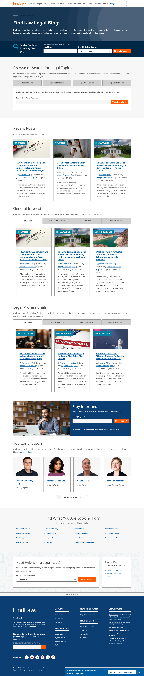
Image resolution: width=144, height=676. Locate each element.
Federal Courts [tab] (86, 322)
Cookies (40, 670)
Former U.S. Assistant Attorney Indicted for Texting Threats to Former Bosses (110, 356)
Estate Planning (81, 533)
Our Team (58, 615)
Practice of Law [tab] (57, 322)
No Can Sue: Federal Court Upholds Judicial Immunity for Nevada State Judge (33, 356)
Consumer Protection (113, 538)
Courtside (79, 538)
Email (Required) (78, 417)
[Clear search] (109, 51)
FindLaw (15, 15)
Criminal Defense (23, 533)
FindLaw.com (113, 615)
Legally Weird (51, 538)
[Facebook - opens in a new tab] (27, 657)
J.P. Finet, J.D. (64, 172)
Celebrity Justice (22, 538)
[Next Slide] (85, 497)
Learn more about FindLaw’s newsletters (83, 430)
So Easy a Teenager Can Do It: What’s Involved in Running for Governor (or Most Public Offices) (112, 166)
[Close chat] (140, 672)
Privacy (22, 670)
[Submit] (43, 647)
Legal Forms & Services (87, 615)
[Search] (128, 3)
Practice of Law (22, 542)
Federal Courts (51, 542)
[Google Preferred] (53, 657)
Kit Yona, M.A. (24, 175)
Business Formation (114, 573)
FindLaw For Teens (112, 533)
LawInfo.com (113, 639)
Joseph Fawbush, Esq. (25, 177)
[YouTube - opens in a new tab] (32, 657)
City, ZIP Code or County (87, 47)
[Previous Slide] (59, 497)
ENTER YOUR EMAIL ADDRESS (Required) (27, 643)
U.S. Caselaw (84, 634)
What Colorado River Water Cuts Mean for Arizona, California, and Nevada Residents (109, 256)
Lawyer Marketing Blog (84, 542)
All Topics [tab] (28, 221)
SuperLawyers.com (115, 623)
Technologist (51, 533)
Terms (15, 670)
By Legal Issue (60, 638)
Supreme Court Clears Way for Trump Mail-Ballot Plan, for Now (71, 356)
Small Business (81, 529)
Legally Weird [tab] (116, 221)
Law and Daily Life (23, 529)
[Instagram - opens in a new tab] (42, 657)
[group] (72, 478)
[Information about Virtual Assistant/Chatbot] (82, 673)
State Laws (111, 577)
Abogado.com (114, 631)
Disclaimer (31, 670)
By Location (59, 634)
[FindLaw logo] (20, 3)
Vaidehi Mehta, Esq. (68, 363)
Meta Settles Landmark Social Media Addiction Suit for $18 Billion (71, 165)
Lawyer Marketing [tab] (116, 322)
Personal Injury (52, 529)
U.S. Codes (83, 638)
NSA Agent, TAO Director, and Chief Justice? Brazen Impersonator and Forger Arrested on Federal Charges (30, 166)
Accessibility (59, 618)
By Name (58, 645)
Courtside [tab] (86, 221)
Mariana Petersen (115, 480)
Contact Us (58, 622)
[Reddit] (48, 657)
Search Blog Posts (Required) (27, 98)
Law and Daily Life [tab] (57, 221)
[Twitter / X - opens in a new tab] (37, 657)
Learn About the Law (87, 627)
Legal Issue (47, 47)
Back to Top (73, 594)
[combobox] (60, 51)
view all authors (25, 452)
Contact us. (32, 626)
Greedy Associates (112, 529)
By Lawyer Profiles (61, 641)
